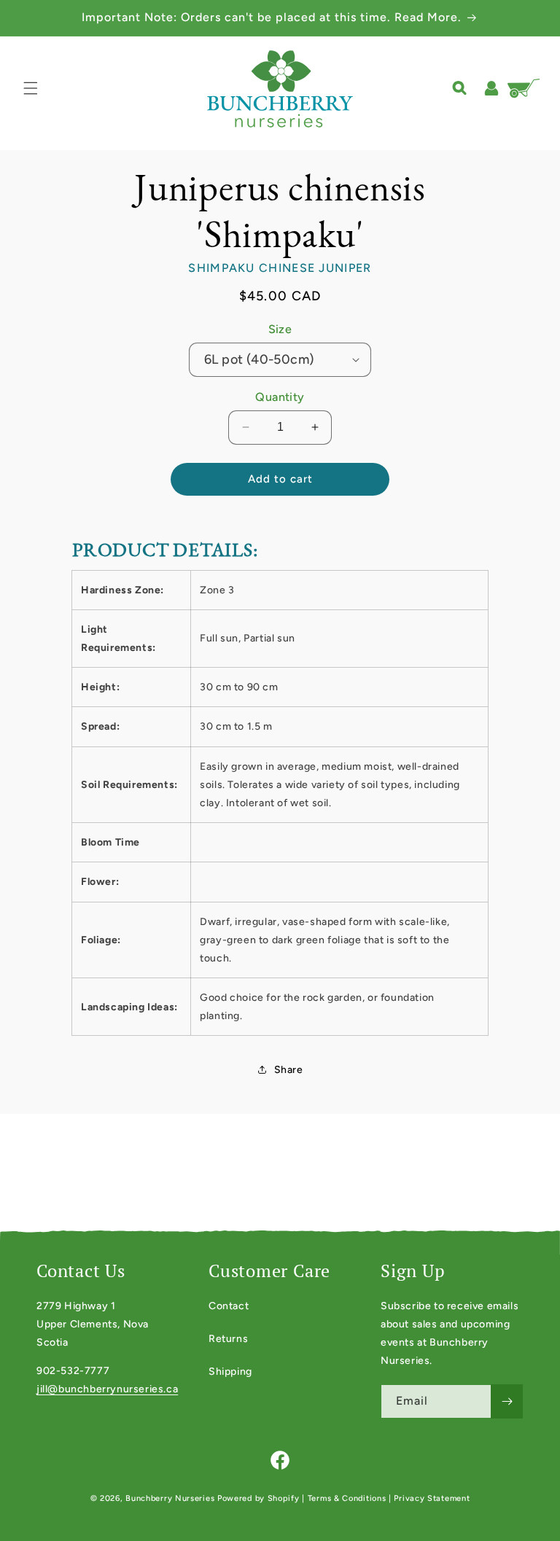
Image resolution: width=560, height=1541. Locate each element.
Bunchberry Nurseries (171, 1498)
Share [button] (288, 1070)
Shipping (230, 1371)
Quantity (279, 397)
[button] (31, 88)
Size (280, 329)
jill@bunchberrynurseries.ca (107, 1389)
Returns (228, 1339)
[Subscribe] (507, 1401)
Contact (229, 1306)
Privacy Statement (432, 1498)
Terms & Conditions (347, 1498)
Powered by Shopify (258, 1498)
